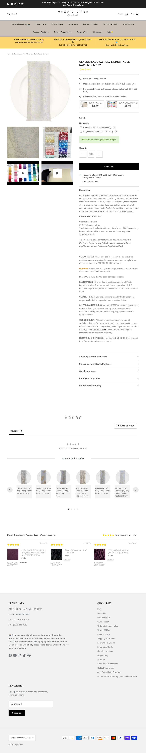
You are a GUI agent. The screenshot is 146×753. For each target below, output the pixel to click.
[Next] (136, 490)
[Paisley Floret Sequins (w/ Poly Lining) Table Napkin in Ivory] (122, 477)
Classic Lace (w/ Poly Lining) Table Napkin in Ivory (31, 54)
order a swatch (99, 329)
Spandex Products (40, 32)
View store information (90, 181)
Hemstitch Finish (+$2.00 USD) (97, 127)
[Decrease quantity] (82, 154)
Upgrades (84, 123)
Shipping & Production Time (93, 356)
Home (9, 54)
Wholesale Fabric (110, 24)
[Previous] (10, 490)
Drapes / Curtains (90, 24)
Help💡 (110, 32)
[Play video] (23, 173)
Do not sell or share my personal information (117, 676)
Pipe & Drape (57, 24)
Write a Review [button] (127, 425)
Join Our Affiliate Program (108, 672)
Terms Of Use (103, 630)
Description (85, 190)
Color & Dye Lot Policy (90, 385)
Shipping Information (106, 638)
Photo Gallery (103, 617)
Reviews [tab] (14, 430)
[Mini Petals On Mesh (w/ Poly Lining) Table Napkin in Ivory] (83, 477)
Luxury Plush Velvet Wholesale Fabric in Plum (99, 564)
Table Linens (41, 24)
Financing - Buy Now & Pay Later (95, 364)
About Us (101, 613)
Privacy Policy (103, 634)
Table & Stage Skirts (62, 32)
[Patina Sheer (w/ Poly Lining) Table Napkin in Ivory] (24, 477)
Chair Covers (128, 24)
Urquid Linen (18, 745)
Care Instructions (87, 371)
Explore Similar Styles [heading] (73, 458)
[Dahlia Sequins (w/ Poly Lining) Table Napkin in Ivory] (63, 477)
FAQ (99, 609)
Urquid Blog (102, 655)
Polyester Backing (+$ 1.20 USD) (98, 132)
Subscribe (16, 713)
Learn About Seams (106, 643)
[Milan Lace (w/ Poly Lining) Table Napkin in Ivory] (102, 477)
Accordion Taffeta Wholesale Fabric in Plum (12, 564)
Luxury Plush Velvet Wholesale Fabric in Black (56, 564)
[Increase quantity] (99, 154)
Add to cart (109, 166)
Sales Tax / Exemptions (107, 664)
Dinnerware (73, 24)
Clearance (97, 32)
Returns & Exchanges (89, 378)
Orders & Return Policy (107, 626)
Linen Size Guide (105, 647)
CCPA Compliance (105, 668)
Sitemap (101, 659)
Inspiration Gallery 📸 (21, 24)
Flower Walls (82, 32)
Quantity (83, 148)
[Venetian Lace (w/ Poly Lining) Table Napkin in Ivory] (43, 477)
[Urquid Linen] (73, 14)
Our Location (103, 622)
